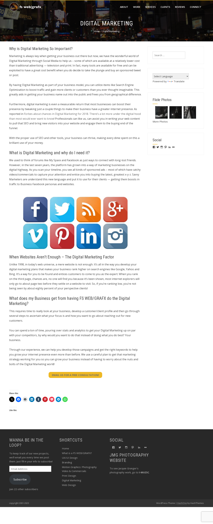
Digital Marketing (71, 480)
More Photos (160, 121)
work (136, 6)
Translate (179, 81)
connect (195, 6)
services (150, 6)
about (124, 6)
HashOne (182, 503)
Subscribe (20, 479)
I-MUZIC (144, 472)
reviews (180, 6)
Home (65, 448)
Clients (165, 6)
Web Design (69, 485)
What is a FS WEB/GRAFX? (77, 453)
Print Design (69, 475)
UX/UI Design (70, 457)
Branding (67, 462)
